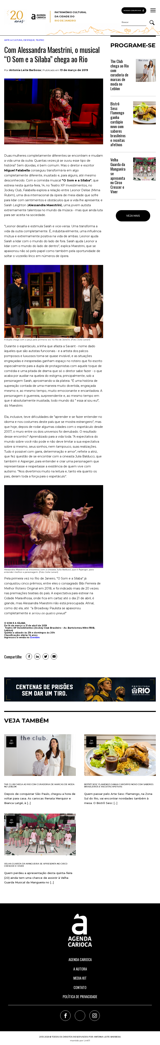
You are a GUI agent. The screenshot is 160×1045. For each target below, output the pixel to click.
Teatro (40, 40)
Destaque (29, 40)
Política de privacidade (80, 996)
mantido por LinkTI (80, 1040)
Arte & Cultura (13, 40)
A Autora (80, 968)
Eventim (35, 637)
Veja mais (133, 215)
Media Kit (80, 978)
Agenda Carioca (80, 959)
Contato (80, 987)
